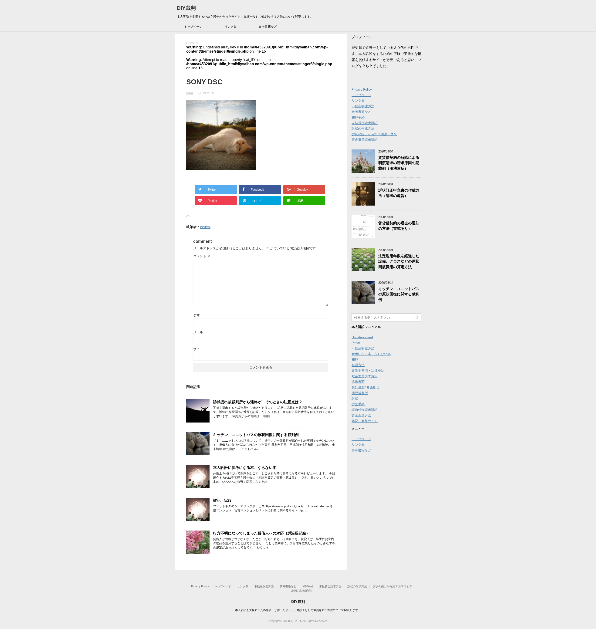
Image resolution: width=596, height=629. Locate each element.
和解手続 (358, 117)
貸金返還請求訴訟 (365, 140)
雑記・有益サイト (365, 421)
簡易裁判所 (360, 393)
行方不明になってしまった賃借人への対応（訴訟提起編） (261, 533)
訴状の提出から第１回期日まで (374, 134)
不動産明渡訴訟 (363, 106)
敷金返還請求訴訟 (365, 376)
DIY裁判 (186, 8)
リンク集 (230, 26)
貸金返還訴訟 (361, 415)
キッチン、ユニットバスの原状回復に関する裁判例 (256, 435)
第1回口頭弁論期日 (365, 387)
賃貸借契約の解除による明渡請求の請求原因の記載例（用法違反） (398, 163)
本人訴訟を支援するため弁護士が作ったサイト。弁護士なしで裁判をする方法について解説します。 (298, 610)
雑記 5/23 (222, 500)
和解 (355, 359)
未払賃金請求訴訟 (365, 123)
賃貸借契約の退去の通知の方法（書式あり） (398, 225)
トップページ (193, 26)
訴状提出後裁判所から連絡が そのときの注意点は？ (257, 402)
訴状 (355, 398)
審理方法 (358, 365)
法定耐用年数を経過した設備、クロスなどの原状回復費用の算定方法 (398, 261)
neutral (205, 227)
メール (198, 332)
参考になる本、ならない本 (371, 354)
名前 (196, 315)
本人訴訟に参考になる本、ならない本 (244, 468)
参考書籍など (268, 26)
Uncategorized (362, 337)
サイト (198, 349)
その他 (356, 343)
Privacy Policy (362, 89)
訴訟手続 (358, 404)
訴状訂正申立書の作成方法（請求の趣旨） (398, 193)
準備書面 (358, 382)
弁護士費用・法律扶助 (368, 370)
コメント (201, 256)
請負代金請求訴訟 (365, 410)
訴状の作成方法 (363, 128)
